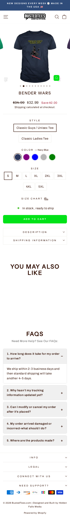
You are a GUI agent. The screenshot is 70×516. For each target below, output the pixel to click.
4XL (29, 186)
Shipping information (35, 240)
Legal (34, 466)
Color (35, 150)
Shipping (20, 107)
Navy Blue (17, 157)
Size (35, 168)
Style (35, 120)
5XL (41, 186)
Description (35, 232)
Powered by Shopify (35, 513)
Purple (26, 157)
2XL (47, 175)
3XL (60, 175)
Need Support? (34, 485)
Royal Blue (35, 157)
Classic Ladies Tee (35, 138)
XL (36, 175)
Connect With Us (34, 476)
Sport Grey (43, 157)
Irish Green (52, 157)
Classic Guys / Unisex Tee (35, 127)
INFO (34, 457)
